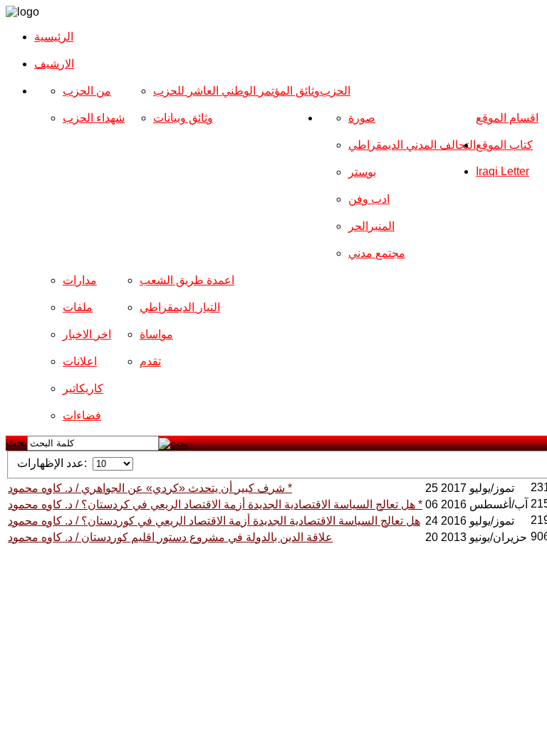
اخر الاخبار (87, 334)
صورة (361, 118)
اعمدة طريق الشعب (187, 280)
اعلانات (80, 361)
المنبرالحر (371, 226)
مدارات (80, 280)
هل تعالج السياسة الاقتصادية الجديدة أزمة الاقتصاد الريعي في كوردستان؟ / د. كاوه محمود (214, 521)
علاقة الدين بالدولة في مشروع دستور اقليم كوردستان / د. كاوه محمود (170, 537)
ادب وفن (369, 199)
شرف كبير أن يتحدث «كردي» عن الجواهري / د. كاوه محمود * (150, 488)
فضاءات (82, 415)
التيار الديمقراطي (180, 307)
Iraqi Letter (502, 171)
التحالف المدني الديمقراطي (412, 145)
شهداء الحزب (94, 118)
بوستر (362, 172)
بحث (16, 442)
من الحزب (87, 91)
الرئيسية (53, 37)
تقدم (150, 361)
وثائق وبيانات (183, 118)
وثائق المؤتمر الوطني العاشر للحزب (236, 91)
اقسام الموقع (507, 118)
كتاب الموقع (504, 145)
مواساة (156, 334)
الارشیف (54, 64)
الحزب (335, 91)
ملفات (78, 307)
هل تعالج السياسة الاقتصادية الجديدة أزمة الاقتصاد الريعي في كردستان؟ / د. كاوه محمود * (215, 504)
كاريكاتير (83, 388)
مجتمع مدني (376, 253)
